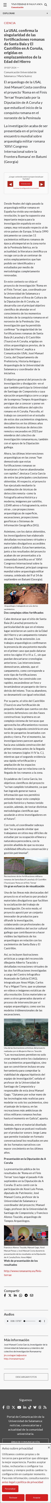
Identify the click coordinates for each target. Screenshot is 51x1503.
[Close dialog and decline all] (49, 1446)
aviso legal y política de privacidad (22, 1482)
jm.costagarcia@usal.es (15, 1355)
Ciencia (10, 23)
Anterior (10, 184)
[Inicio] (26, 5)
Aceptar (36, 1497)
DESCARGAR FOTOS (26, 1376)
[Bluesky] (34, 1407)
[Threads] (39, 1407)
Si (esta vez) (25, 184)
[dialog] (25, 1473)
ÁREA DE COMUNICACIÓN (25, 1442)
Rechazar (13, 1497)
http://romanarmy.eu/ (14, 1358)
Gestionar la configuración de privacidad (26, 188)
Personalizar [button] (10, 1488)
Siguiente (42, 184)
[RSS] (44, 1407)
